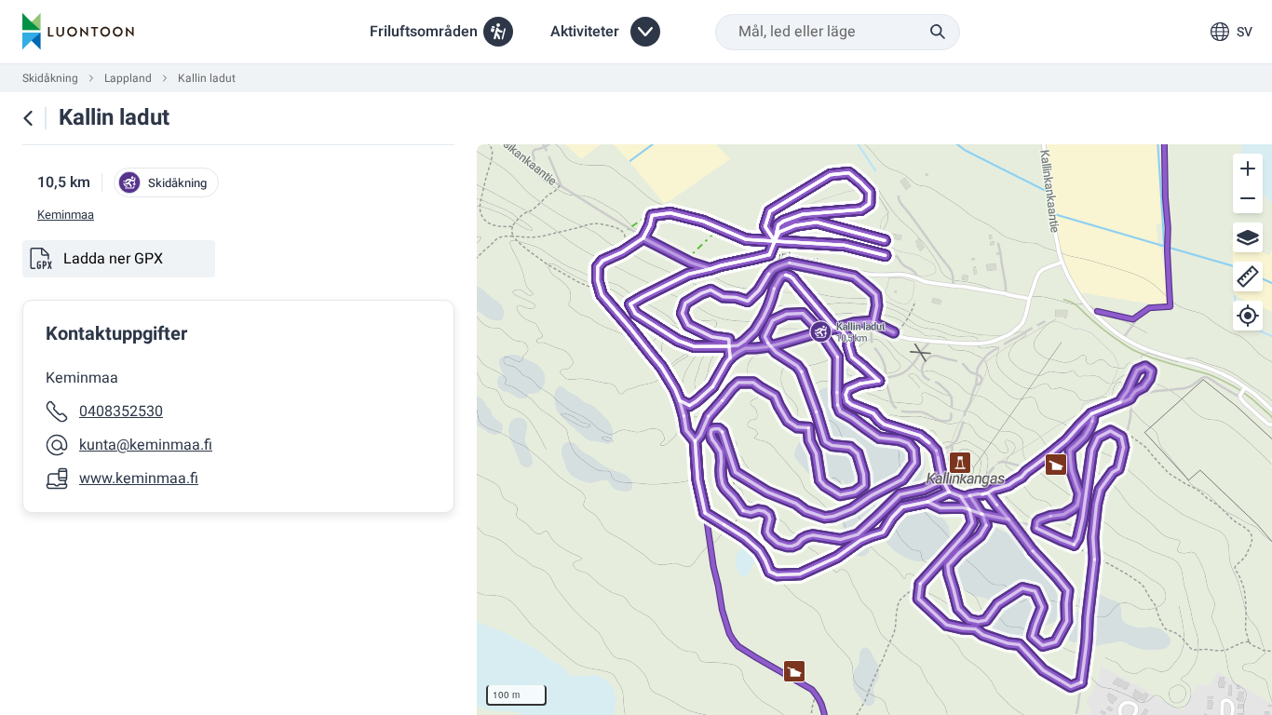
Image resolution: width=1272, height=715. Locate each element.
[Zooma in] (1248, 168)
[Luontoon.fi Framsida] (78, 31)
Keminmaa (65, 215)
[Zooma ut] (1248, 198)
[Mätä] (1248, 276)
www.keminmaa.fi (138, 478)
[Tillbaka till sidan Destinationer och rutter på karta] (28, 118)
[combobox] (837, 32)
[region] (874, 429)
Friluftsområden (424, 31)
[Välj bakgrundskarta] (1248, 237)
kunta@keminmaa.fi (145, 445)
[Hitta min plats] (1248, 316)
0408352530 (121, 411)
